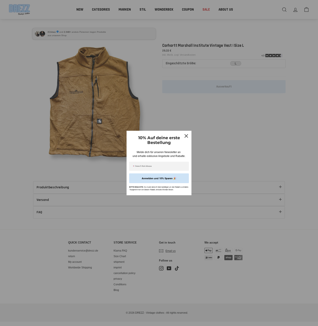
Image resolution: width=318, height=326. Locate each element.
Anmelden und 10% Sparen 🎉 (159, 178)
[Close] (186, 136)
